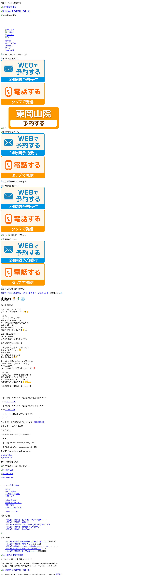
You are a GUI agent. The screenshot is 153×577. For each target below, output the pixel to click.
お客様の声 (9, 50)
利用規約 (59, 574)
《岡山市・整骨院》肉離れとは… (18, 522)
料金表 (8, 48)
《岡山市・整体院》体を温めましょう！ (21, 529)
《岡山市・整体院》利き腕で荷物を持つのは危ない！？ (27, 525)
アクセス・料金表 (12, 494)
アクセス (9, 46)
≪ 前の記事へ (6, 455)
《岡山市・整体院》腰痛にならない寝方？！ (23, 527)
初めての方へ (10, 43)
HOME (8, 41)
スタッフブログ (11, 511)
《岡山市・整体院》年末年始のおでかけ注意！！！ (26, 520)
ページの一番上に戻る (10, 485)
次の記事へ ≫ (6, 458)
